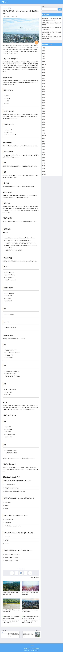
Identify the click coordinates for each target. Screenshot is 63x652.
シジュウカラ (8, 537)
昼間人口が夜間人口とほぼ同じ (12, 557)
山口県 (43, 86)
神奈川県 (44, 135)
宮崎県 (43, 80)
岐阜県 (43, 94)
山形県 (43, 89)
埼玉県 (43, 67)
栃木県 (43, 122)
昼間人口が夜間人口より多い (11, 560)
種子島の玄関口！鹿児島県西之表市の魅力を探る (51, 23)
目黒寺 (6, 508)
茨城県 (43, 152)
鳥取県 (43, 171)
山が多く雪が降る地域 (10, 484)
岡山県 (43, 97)
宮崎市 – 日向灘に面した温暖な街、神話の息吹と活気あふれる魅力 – (51, 37)
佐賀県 (43, 53)
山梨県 (43, 91)
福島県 (43, 144)
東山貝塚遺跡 (8, 502)
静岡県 (43, 163)
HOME (32, 646)
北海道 (43, 59)
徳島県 (43, 108)
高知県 (43, 168)
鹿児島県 (44, 174)
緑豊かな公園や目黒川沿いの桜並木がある (15, 491)
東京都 (37, 577)
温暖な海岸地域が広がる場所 (11, 488)
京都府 (43, 50)
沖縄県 (43, 124)
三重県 (43, 48)
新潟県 (43, 116)
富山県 (43, 83)
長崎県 (43, 155)
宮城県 (43, 78)
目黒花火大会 (8, 522)
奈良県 (43, 75)
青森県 (43, 160)
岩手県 (43, 100)
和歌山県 (44, 64)
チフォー (5, 2)
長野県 (43, 157)
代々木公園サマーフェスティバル (13, 526)
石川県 (43, 133)
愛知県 (43, 113)
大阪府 (43, 72)
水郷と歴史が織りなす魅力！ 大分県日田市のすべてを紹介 (51, 33)
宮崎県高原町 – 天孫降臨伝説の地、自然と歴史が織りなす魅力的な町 (51, 19)
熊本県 (43, 130)
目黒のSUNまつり (9, 519)
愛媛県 (43, 111)
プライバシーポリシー (35, 648)
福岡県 (43, 141)
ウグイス (7, 540)
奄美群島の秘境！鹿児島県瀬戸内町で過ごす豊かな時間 (51, 28)
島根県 (43, 102)
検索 (43, 6)
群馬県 (43, 149)
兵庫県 (43, 56)
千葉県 (43, 61)
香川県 (43, 166)
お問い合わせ (26, 648)
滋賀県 (43, 127)
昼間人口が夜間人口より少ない (12, 554)
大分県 (43, 70)
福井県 (43, 138)
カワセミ (7, 543)
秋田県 (43, 146)
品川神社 (7, 505)
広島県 (43, 105)
